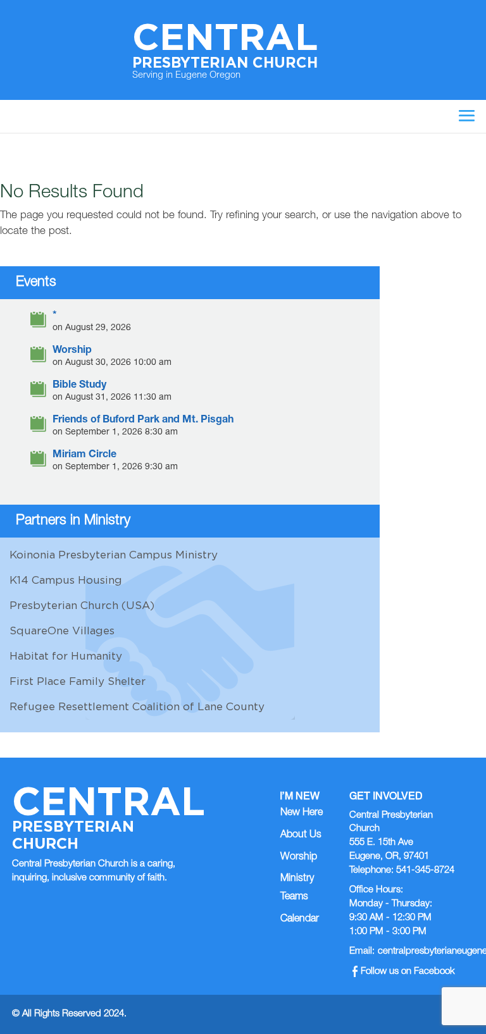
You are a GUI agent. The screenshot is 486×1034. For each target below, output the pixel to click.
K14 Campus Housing (65, 580)
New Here (301, 813)
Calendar (299, 919)
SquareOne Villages (62, 630)
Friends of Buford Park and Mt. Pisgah (143, 421)
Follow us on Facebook (408, 971)
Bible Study (79, 386)
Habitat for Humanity (65, 656)
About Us (300, 835)
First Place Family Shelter (77, 681)
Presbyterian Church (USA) (81, 605)
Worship (72, 351)
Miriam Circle (84, 455)
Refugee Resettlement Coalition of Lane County (137, 706)
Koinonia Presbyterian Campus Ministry (113, 554)
